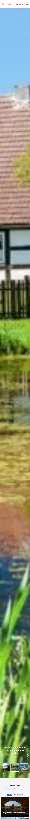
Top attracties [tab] (20, 794)
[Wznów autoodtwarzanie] (6, 774)
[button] (28, 755)
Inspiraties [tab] (9, 794)
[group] (6, 767)
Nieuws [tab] (14, 794)
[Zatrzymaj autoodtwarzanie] (3, 773)
